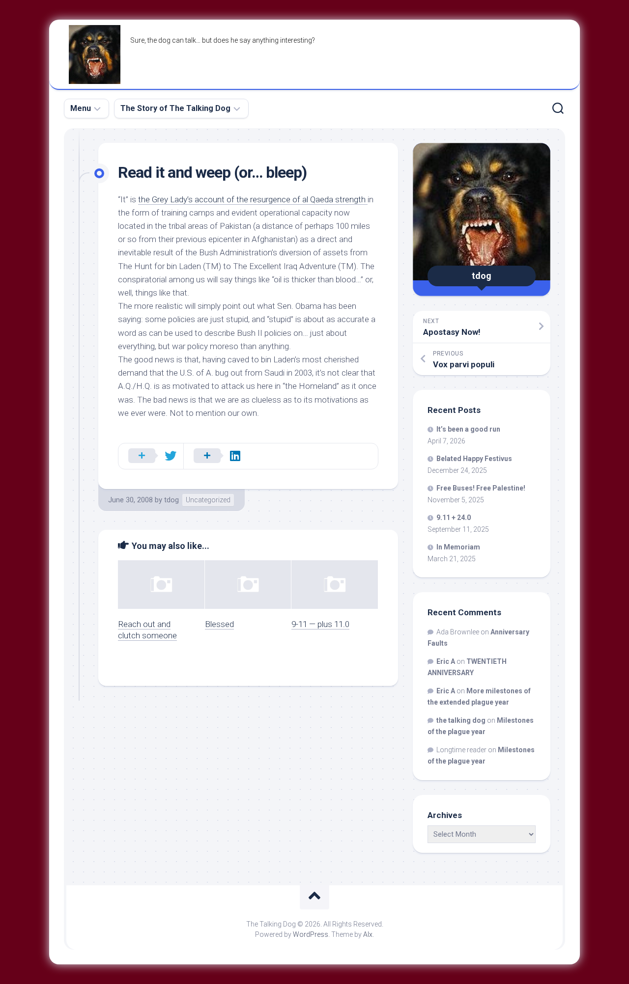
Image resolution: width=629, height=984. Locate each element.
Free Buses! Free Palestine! (480, 488)
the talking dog (461, 720)
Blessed (219, 624)
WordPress (310, 934)
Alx (367, 934)
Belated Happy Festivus (474, 459)
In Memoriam (458, 547)
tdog (171, 499)
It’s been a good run (468, 429)
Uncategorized (208, 500)
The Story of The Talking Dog (175, 108)
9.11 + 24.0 (453, 517)
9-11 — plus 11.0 (320, 624)
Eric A (445, 661)
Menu (80, 108)
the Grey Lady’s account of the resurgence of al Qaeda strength (253, 199)
